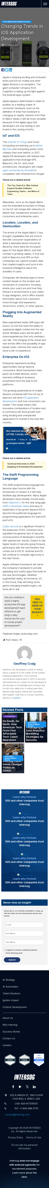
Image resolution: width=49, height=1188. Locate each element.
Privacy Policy (15, 1131)
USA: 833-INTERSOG (26, 1097)
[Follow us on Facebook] (13, 1080)
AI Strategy (9, 974)
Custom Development (15, 1001)
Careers (7, 1039)
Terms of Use (33, 1131)
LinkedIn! (16, 692)
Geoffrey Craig (25, 658)
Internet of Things (17, 142)
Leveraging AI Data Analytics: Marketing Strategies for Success (35, 728)
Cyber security (11, 520)
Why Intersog (10, 1019)
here (24, 1171)
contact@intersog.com (17, 1108)
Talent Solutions (11, 987)
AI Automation (10, 980)
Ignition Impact (11, 994)
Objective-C (14, 496)
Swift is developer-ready (16, 500)
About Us (8, 1012)
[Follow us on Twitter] (27, 1080)
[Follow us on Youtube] (20, 1080)
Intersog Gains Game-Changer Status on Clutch (12, 760)
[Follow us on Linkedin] (34, 1080)
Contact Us (9, 1032)
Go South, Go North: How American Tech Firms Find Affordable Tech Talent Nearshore (12, 725)
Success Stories (11, 1025)
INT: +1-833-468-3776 (26, 1102)
